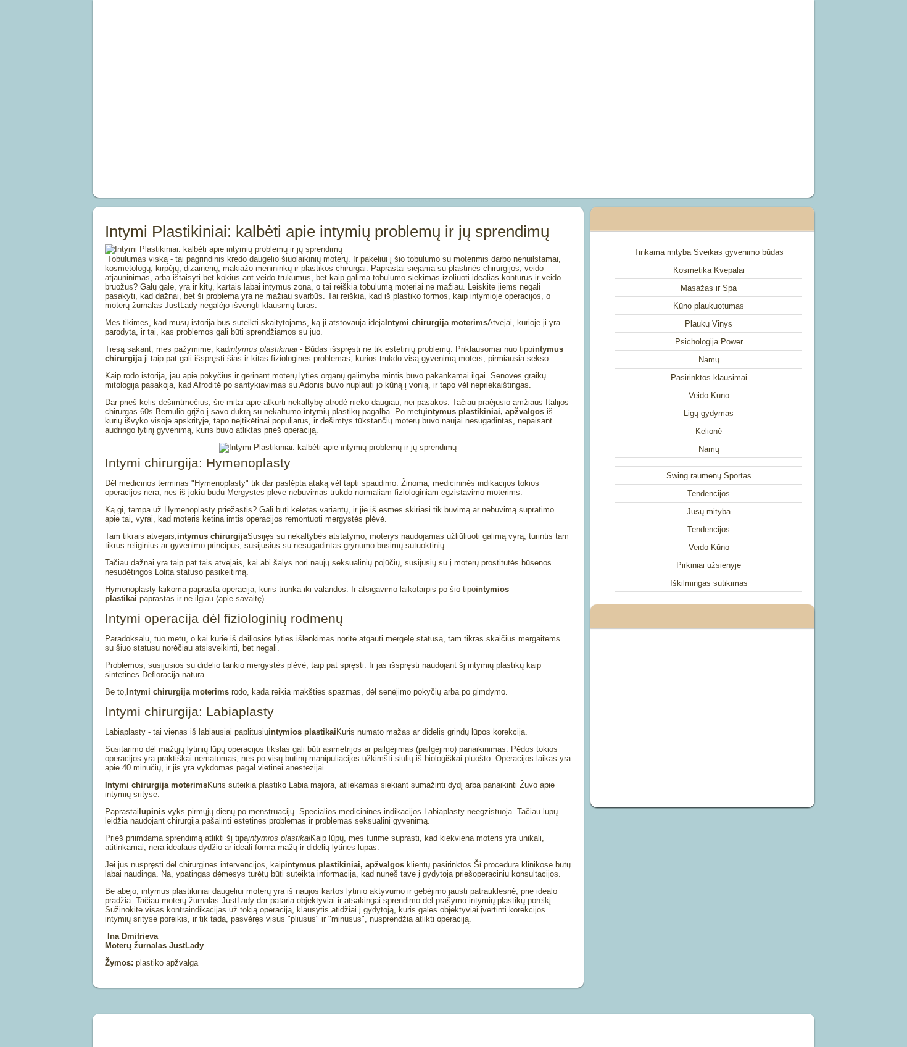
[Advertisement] (314, 98)
